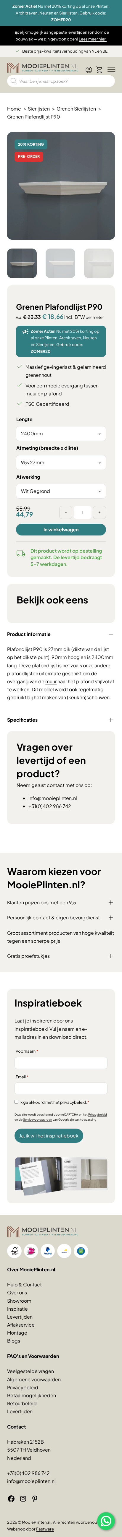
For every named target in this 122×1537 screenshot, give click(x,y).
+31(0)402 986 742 (49, 806)
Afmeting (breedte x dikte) (47, 448)
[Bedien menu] (110, 70)
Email (22, 1076)
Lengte (24, 419)
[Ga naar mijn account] (89, 72)
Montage (17, 1333)
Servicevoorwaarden (37, 1119)
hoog (74, 657)
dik (66, 649)
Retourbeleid (22, 1403)
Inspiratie (17, 1309)
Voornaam (27, 1051)
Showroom (19, 1301)
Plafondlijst (19, 649)
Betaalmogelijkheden (31, 1395)
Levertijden (20, 1317)
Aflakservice (21, 1325)
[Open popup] (106, 1521)
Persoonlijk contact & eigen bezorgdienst (53, 917)
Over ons (17, 1292)
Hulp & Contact (24, 1284)
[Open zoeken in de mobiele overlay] (61, 81)
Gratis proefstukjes (28, 956)
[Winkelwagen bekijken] (99, 70)
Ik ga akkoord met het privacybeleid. (54, 1102)
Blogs (13, 1341)
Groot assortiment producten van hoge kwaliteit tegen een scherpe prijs (60, 937)
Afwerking (28, 477)
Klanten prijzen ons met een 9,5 (41, 902)
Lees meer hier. (93, 38)
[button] (106, 140)
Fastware (45, 1528)
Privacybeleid (97, 1114)
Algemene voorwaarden (34, 1379)
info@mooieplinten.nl (52, 798)
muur (51, 681)
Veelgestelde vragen (30, 1371)
